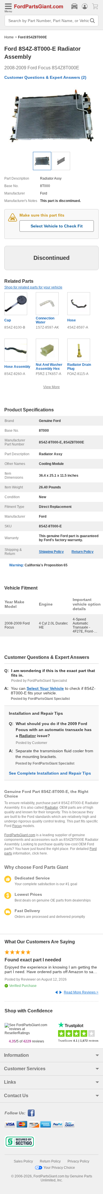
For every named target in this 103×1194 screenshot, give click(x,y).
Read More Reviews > (81, 992)
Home (9, 37)
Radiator (27, 735)
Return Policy (83, 552)
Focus (17, 826)
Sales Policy (23, 1161)
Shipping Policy (51, 552)
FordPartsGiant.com (19, 835)
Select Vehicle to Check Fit (57, 226)
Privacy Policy (78, 1161)
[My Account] (84, 6)
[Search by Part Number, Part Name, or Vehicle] (92, 20)
